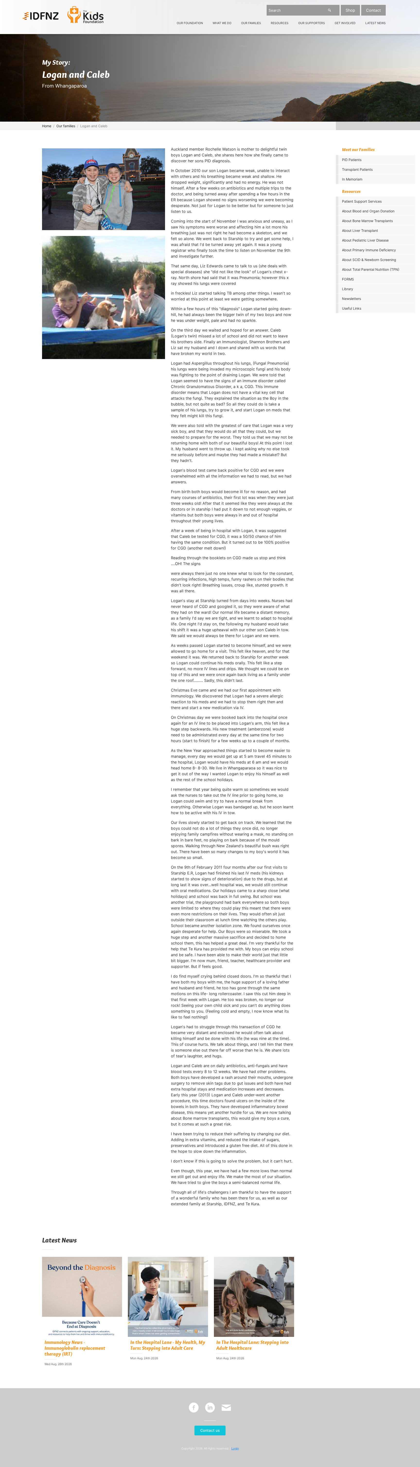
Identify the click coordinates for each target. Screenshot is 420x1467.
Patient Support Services (362, 201)
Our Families (251, 23)
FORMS (348, 279)
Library (347, 289)
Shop (350, 10)
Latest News (375, 23)
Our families (65, 126)
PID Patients (351, 160)
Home (46, 126)
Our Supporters (311, 23)
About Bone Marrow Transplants (367, 221)
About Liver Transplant (360, 230)
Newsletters (351, 299)
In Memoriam (352, 179)
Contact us (210, 1430)
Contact (373, 10)
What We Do (222, 23)
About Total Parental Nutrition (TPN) (370, 269)
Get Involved (345, 23)
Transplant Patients (357, 169)
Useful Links (351, 308)
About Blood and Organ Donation (368, 211)
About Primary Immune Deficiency (369, 250)
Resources (280, 23)
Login (235, 1448)
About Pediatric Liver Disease (365, 240)
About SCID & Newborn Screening (369, 260)
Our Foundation (190, 23)
